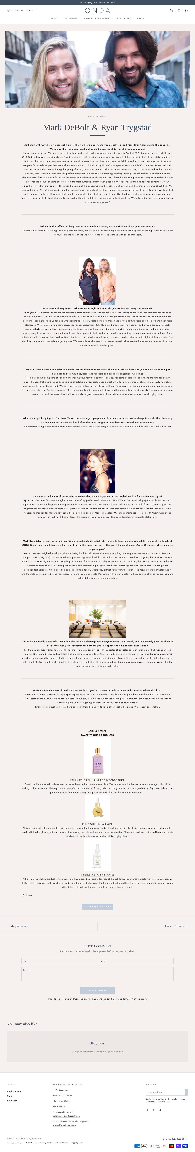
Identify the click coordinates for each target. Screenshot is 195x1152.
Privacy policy (46, 1143)
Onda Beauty (20, 1138)
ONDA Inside (100, 116)
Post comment (97, 990)
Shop (9, 1096)
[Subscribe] (186, 1092)
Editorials (12, 1100)
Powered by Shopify (15, 1143)
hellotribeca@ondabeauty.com (66, 1115)
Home (90, 116)
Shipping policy (77, 1143)
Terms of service (61, 1143)
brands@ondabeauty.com (64, 1125)
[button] (171, 10)
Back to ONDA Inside (99, 907)
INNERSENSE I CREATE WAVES (97, 874)
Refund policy (31, 1143)
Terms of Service (131, 998)
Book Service (14, 1091)
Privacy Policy (110, 998)
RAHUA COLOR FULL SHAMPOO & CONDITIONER (97, 780)
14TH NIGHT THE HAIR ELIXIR (97, 824)
